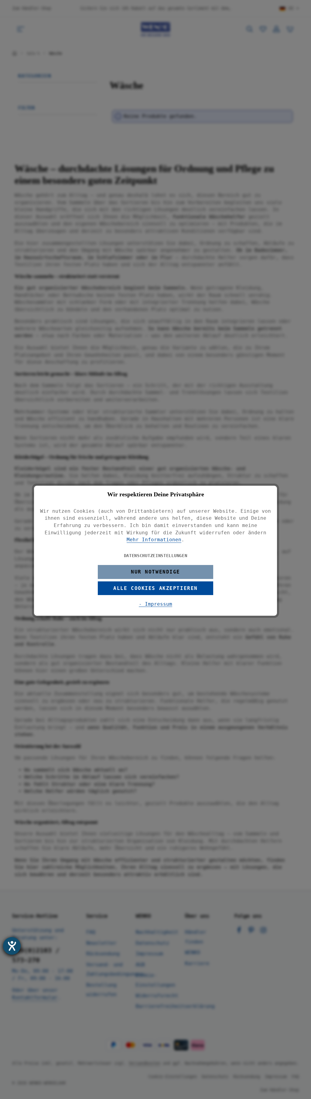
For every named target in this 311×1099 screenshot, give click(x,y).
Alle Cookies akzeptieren (155, 588)
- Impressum (155, 604)
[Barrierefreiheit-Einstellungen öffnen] (12, 946)
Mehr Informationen (154, 540)
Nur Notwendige (155, 572)
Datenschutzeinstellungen (155, 555)
